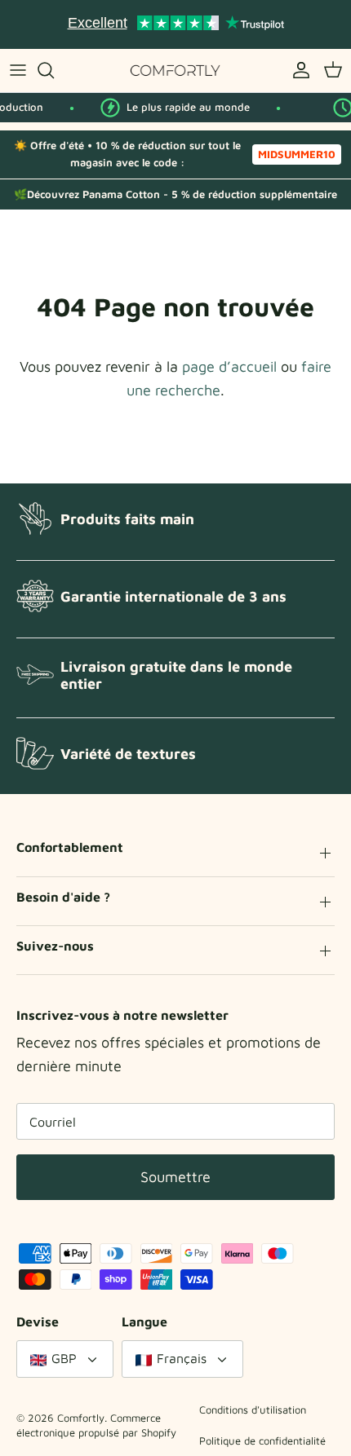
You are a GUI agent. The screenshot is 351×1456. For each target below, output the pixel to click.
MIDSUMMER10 (296, 154)
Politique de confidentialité (262, 1440)
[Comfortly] (175, 70)
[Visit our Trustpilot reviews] (175, 24)
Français (182, 1358)
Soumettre (175, 1176)
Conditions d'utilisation (252, 1409)
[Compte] (297, 70)
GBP (64, 1358)
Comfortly (80, 1417)
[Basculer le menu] (18, 70)
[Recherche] (54, 70)
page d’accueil (229, 366)
